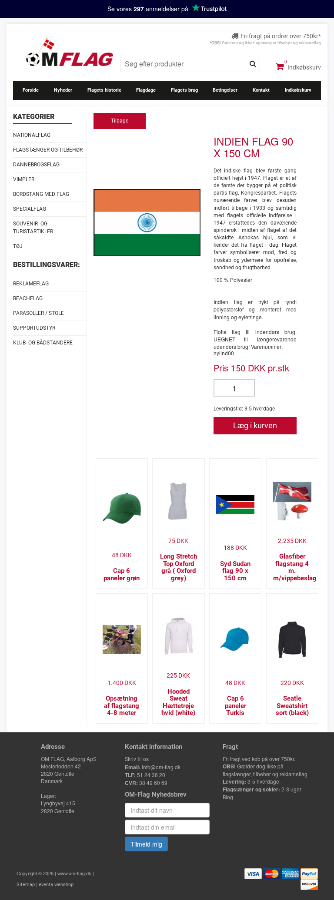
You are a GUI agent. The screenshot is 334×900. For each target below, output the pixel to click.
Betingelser (225, 90)
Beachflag (28, 298)
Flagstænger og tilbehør (48, 150)
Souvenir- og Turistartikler (33, 227)
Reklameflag (31, 284)
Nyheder (63, 90)
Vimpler (23, 179)
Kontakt (261, 90)
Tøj (18, 246)
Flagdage (146, 90)
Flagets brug (184, 90)
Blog (228, 797)
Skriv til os (137, 759)
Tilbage (119, 121)
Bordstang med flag (41, 194)
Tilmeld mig (146, 844)
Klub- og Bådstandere (43, 343)
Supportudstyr (34, 328)
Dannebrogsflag (36, 165)
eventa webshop (56, 884)
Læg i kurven (255, 425)
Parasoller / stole (38, 313)
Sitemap (26, 884)
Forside (31, 90)
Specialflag (29, 209)
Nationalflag (31, 135)
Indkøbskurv (303, 67)
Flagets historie (104, 90)
